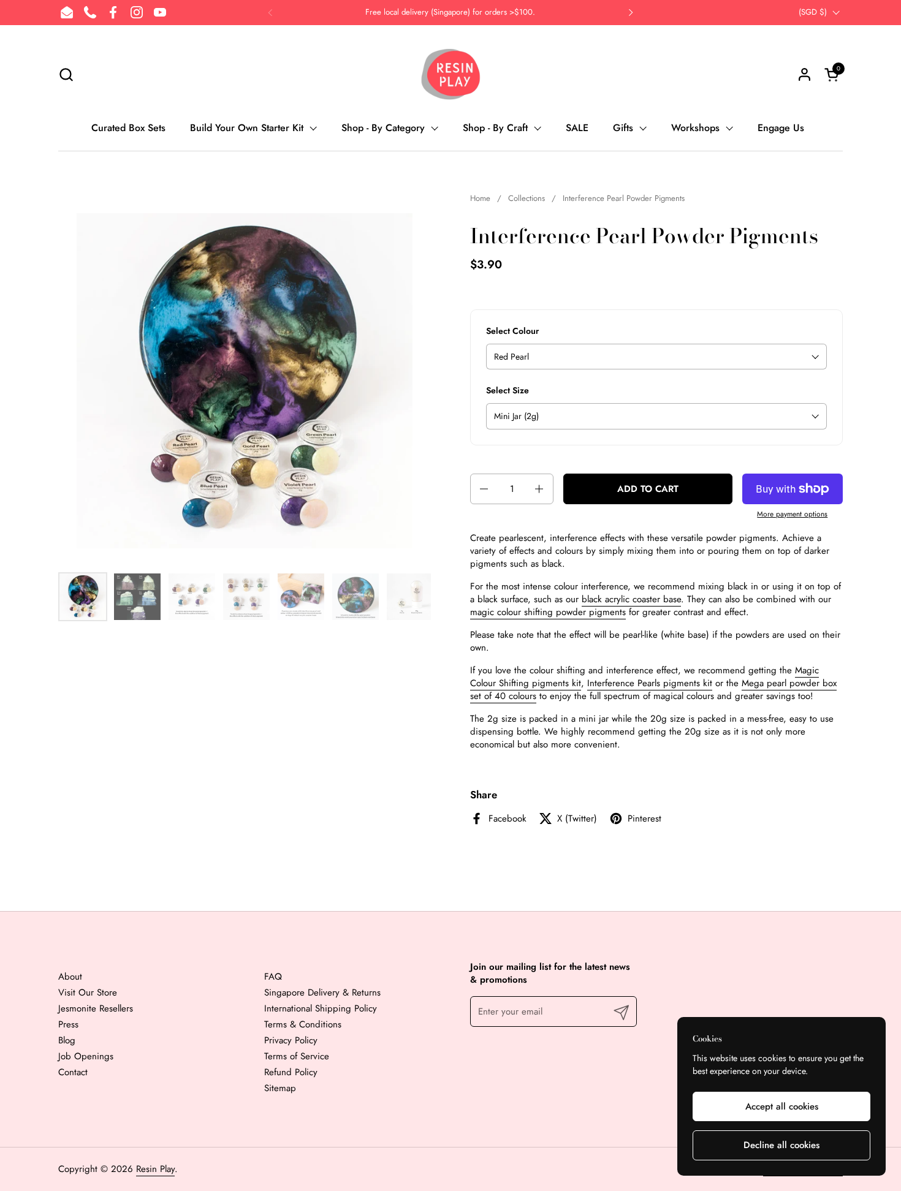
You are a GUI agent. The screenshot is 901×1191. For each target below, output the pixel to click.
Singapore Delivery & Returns (322, 992)
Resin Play (155, 1169)
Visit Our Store (87, 992)
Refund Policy (290, 1072)
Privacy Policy (290, 1040)
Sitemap (280, 1088)
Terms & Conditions (302, 1024)
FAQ (273, 976)
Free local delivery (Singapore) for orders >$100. (450, 12)
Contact (73, 1072)
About (70, 976)
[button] (66, 74)
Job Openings (85, 1056)
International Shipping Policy (320, 1008)
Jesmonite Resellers (95, 1008)
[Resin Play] (450, 74)
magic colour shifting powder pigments (548, 612)
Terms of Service (296, 1056)
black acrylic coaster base (631, 599)
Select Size (507, 390)
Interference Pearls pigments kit (649, 683)
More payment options (792, 514)
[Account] (804, 74)
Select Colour (512, 331)
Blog (66, 1040)
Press (68, 1024)
